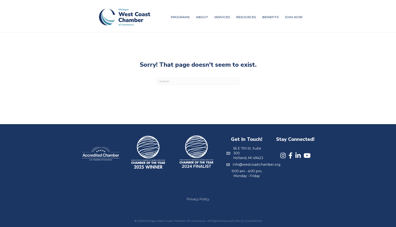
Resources (246, 17)
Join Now (294, 17)
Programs (180, 17)
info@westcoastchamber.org (256, 164)
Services (222, 17)
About (202, 17)
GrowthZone (253, 220)
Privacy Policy (198, 199)
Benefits (270, 17)
